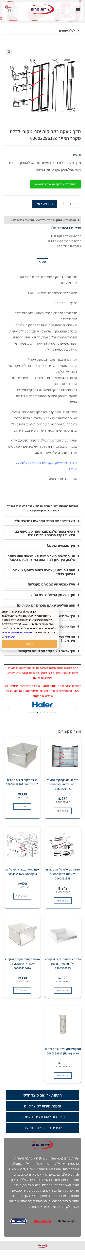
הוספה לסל (44, 204)
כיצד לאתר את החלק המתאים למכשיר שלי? (44, 521)
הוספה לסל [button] (63, 810)
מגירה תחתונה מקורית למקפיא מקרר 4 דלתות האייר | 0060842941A (22, 963)
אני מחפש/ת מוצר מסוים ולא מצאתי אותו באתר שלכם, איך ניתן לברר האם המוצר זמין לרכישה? (41, 558)
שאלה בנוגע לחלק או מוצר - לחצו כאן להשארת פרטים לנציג (43, 220)
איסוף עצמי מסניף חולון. (69, 246)
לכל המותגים (67, 30)
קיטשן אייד (22, 673)
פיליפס (48, 678)
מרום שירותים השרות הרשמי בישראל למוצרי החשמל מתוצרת (46, 668)
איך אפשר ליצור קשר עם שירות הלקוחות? (46, 651)
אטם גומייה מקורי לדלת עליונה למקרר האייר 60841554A (22, 872)
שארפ (11, 668)
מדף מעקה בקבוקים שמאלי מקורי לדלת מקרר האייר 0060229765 (62, 784)
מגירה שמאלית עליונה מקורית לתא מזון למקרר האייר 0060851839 (63, 874)
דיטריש (11, 673)
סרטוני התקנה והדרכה (26, 691)
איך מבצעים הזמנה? (60, 545)
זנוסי (65, 673)
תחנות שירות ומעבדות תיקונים (56, 691)
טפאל (41, 678)
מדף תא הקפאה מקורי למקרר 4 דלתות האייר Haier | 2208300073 (63, 963)
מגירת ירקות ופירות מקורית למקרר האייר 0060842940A (22, 782)
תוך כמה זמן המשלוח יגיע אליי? (53, 594)
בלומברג (73, 673)
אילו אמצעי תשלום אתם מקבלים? (51, 584)
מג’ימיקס (34, 673)
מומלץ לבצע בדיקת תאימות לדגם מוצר (55, 184)
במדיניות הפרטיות (23, 632)
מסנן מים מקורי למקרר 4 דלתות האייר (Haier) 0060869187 (63, 1051)
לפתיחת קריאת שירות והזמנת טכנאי (62, 686)
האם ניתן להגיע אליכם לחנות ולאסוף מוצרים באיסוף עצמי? (44, 572)
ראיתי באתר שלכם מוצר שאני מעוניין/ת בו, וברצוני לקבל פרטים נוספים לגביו (45, 533)
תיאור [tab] (42, 262)
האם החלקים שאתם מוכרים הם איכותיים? (46, 605)
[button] (78, 9)
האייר (51, 673)
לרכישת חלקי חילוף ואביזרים (25, 686)
